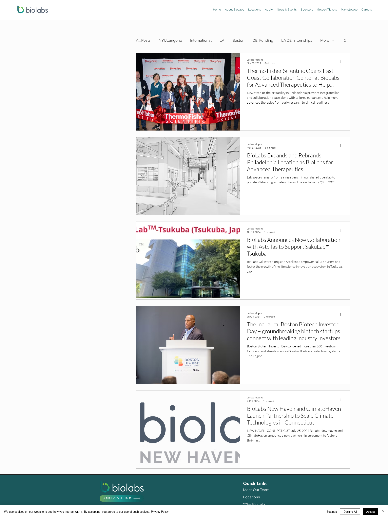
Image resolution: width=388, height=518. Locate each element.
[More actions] (342, 61)
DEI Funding (263, 40)
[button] (345, 41)
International (201, 40)
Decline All (350, 512)
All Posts (143, 40)
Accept (370, 512)
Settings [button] (332, 512)
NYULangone (170, 40)
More (324, 40)
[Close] (383, 511)
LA (222, 40)
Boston (238, 40)
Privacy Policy (160, 512)
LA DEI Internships (296, 40)
